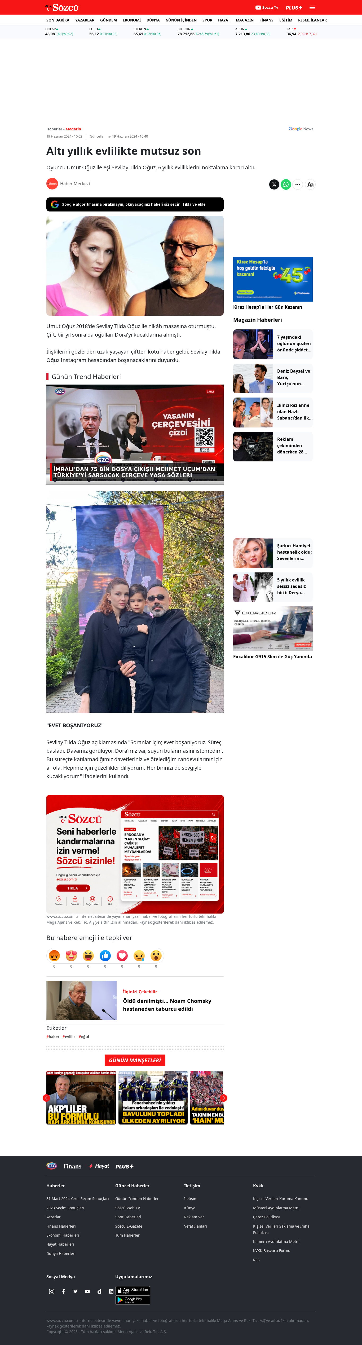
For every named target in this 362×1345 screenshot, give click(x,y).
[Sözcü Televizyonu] (51, 1166)
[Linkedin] (111, 1291)
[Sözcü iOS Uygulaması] (132, 1290)
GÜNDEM (108, 20)
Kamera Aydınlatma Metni (276, 1241)
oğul (85, 1036)
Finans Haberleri (61, 1226)
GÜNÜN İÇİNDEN (181, 20)
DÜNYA (153, 20)
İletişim (190, 1198)
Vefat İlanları (195, 1226)
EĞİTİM (285, 20)
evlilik (70, 1036)
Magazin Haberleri (257, 319)
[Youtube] (87, 1291)
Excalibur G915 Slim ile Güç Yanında (272, 657)
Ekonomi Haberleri (62, 1235)
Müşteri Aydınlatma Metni (276, 1207)
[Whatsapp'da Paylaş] (286, 184)
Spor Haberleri (128, 1216)
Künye (189, 1207)
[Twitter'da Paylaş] (274, 184)
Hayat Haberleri (60, 1244)
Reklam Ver (194, 1216)
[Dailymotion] (99, 1291)
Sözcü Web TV (127, 1207)
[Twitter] (75, 1291)
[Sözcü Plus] (125, 1166)
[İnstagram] (51, 1291)
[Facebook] (63, 1291)
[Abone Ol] (301, 129)
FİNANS (266, 20)
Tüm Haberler (127, 1235)
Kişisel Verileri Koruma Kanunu (280, 1198)
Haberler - (55, 128)
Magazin (73, 128)
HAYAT (224, 20)
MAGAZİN (245, 20)
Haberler (55, 1186)
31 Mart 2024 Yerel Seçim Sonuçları (77, 1198)
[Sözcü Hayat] (98, 1166)
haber (54, 1036)
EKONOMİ (132, 20)
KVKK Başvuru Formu (271, 1250)
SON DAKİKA (57, 20)
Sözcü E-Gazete (128, 1226)
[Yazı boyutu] (310, 184)
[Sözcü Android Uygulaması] (132, 1300)
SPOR (207, 20)
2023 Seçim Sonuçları (65, 1207)
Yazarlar (53, 1216)
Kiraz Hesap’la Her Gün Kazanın (267, 307)
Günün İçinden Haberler (137, 1198)
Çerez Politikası (266, 1216)
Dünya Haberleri (61, 1253)
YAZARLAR (84, 20)
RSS (256, 1259)
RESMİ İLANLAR (312, 20)
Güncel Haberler (132, 1186)
